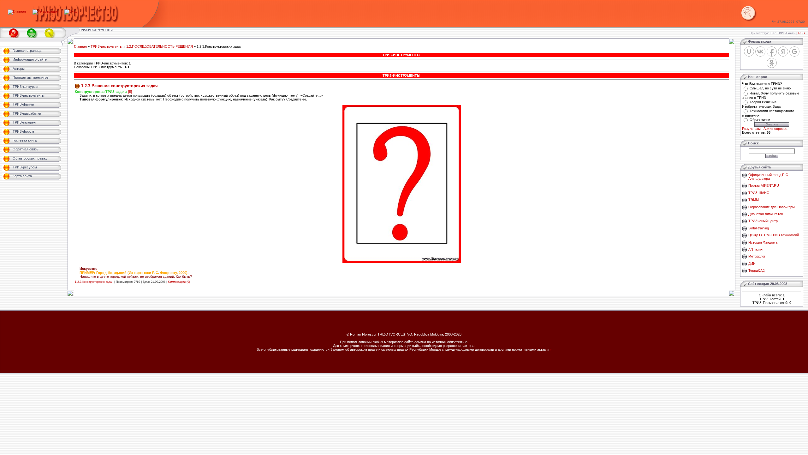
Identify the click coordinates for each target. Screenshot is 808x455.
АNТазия (755, 249)
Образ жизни (760, 120)
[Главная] (17, 11)
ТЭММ (753, 200)
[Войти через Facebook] (772, 51)
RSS (801, 33)
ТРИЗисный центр (763, 221)
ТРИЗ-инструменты (106, 46)
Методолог (756, 256)
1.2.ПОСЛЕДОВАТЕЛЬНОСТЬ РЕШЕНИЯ (159, 46)
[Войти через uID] (749, 51)
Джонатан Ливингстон (765, 214)
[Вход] (70, 11)
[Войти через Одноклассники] (772, 63)
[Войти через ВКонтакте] (760, 51)
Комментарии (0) (179, 281)
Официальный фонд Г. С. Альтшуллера (768, 176)
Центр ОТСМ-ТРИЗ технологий (773, 235)
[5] (130, 92)
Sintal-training (758, 228)
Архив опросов (775, 128)
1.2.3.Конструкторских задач (94, 281)
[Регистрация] (45, 11)
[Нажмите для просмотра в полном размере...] (401, 262)
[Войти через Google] (794, 51)
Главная (80, 46)
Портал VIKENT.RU (763, 185)
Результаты (751, 128)
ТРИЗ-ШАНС (758, 193)
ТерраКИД (756, 270)
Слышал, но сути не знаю (770, 88)
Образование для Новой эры (771, 207)
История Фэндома (762, 242)
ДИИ (752, 263)
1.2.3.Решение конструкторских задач (119, 85)
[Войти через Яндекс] (783, 51)
